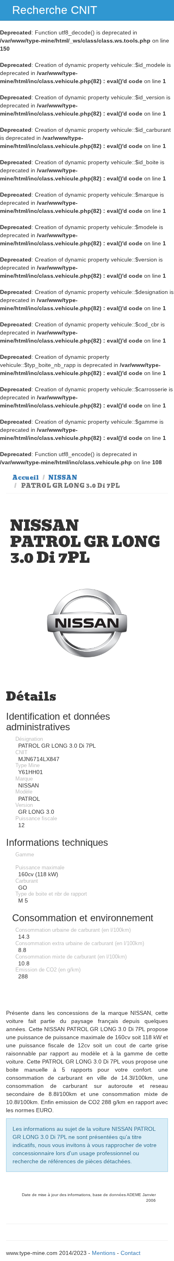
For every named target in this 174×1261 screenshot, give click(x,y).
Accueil (25, 477)
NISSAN (62, 477)
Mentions (103, 1253)
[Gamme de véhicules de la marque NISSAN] (87, 623)
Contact (130, 1253)
